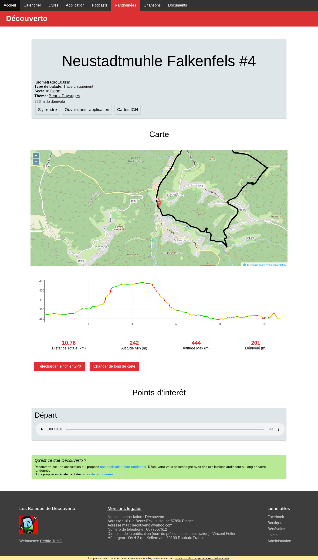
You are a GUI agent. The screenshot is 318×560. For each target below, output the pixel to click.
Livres (53, 5)
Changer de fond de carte (114, 366)
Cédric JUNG (51, 541)
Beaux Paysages (64, 96)
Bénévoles (276, 529)
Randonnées (125, 5)
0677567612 (156, 529)
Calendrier (32, 5)
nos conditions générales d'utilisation (202, 558)
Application (75, 5)
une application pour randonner (123, 467)
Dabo (55, 91)
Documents (177, 5)
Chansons (152, 5)
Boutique (274, 523)
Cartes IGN (127, 109)
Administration (279, 541)
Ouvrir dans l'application (87, 109)
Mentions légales (125, 508)
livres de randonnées (97, 474)
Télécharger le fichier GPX (59, 366)
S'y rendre (47, 109)
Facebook (275, 517)
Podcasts (99, 5)
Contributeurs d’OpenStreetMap (268, 265)
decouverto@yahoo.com (152, 525)
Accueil (10, 5)
